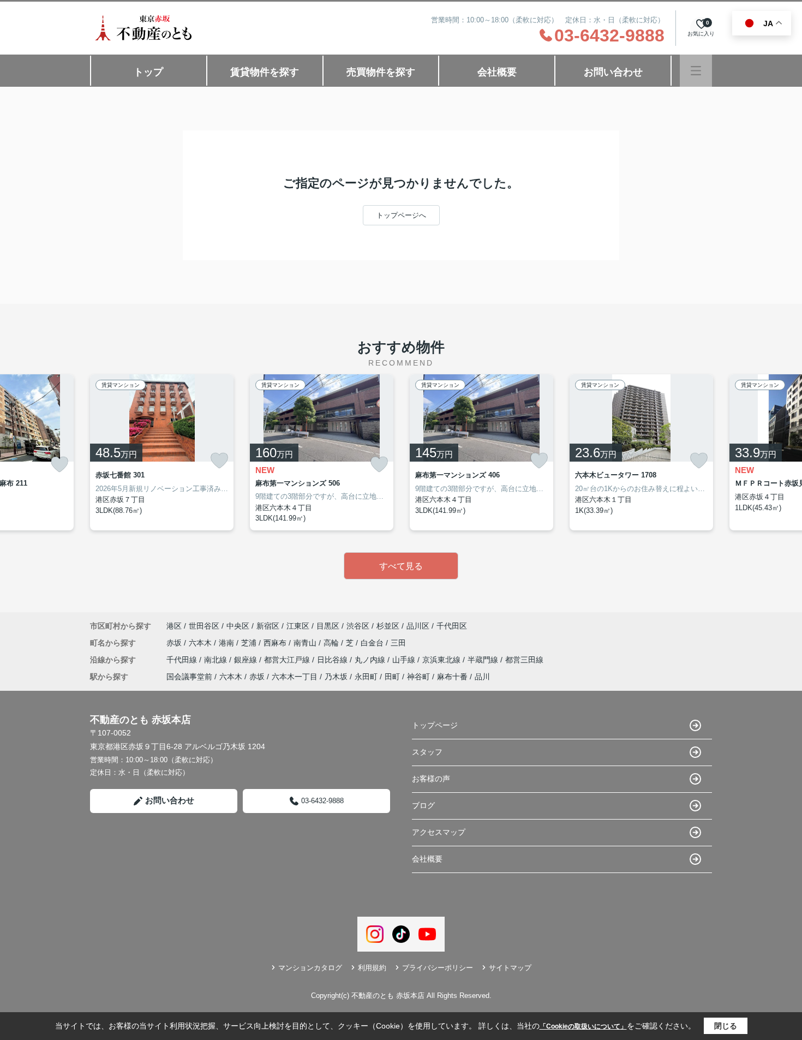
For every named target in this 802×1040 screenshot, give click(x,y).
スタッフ (427, 752)
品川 (482, 676)
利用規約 (372, 968)
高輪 (332, 642)
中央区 (237, 625)
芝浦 (250, 642)
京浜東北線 (442, 659)
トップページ (435, 725)
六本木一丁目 (295, 676)
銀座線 (246, 659)
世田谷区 (204, 625)
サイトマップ (510, 968)
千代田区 (451, 625)
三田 (398, 642)
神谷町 (418, 676)
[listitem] (162, 452)
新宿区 (267, 625)
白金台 (373, 642)
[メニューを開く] (696, 70)
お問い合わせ (613, 72)
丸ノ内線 (371, 659)
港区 (174, 625)
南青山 (306, 642)
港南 (227, 642)
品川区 (417, 625)
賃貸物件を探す (264, 72)
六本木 (201, 642)
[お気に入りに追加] (59, 464)
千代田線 (182, 659)
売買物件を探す (380, 72)
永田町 (366, 676)
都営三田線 (524, 659)
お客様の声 (431, 778)
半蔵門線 (484, 659)
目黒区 (327, 625)
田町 (392, 676)
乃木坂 (336, 676)
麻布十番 (452, 676)
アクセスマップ (438, 832)
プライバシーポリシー (437, 968)
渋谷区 (357, 625)
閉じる (725, 1025)
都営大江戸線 (288, 659)
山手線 (404, 659)
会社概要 (497, 72)
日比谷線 (333, 659)
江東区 (297, 625)
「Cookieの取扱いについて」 (583, 1026)
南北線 (216, 659)
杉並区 (387, 625)
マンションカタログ (310, 968)
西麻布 (276, 642)
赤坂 (175, 642)
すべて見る (401, 566)
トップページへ (401, 215)
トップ (148, 72)
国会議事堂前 (189, 676)
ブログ (423, 805)
